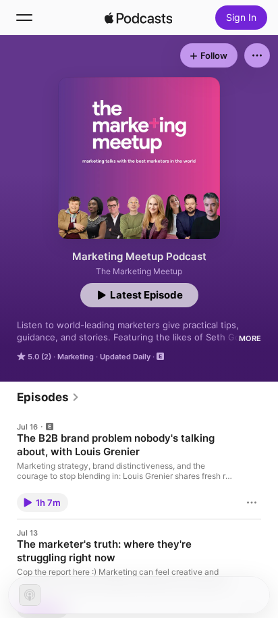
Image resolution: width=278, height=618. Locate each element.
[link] (48, 397)
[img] (138, 17)
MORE (250, 338)
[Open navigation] (24, 17)
